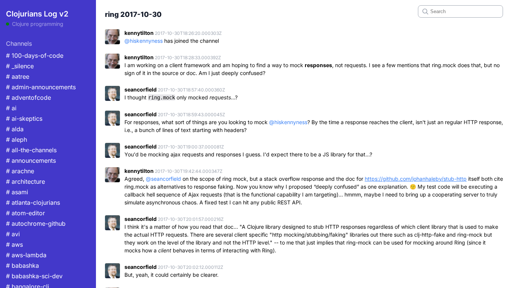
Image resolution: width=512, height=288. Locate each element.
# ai (11, 108)
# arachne (20, 171)
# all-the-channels (31, 150)
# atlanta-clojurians (33, 202)
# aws (14, 244)
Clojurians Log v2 (37, 13)
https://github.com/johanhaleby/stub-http (416, 179)
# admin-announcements (41, 87)
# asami (17, 192)
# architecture (25, 181)
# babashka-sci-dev (34, 276)
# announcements (31, 160)
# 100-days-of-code (34, 55)
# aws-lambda (26, 255)
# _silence (20, 66)
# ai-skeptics (24, 118)
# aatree (17, 76)
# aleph (16, 139)
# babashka (22, 265)
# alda (15, 129)
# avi (13, 234)
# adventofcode (28, 97)
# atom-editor (25, 213)
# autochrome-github (36, 223)
